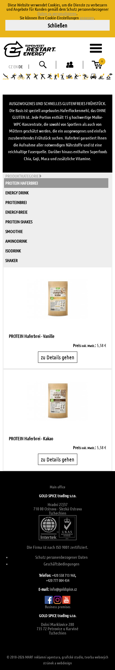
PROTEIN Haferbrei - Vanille (31, 336)
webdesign (64, 662)
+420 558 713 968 (63, 575)
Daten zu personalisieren (56, 13)
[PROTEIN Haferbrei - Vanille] (57, 299)
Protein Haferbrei (21, 182)
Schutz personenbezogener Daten (61, 557)
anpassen (87, 17)
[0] (97, 66)
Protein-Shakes (18, 221)
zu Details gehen (57, 357)
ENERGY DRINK (17, 192)
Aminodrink (16, 240)
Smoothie (14, 231)
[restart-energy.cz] (41, 49)
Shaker (11, 260)
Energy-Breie (16, 211)
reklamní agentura (47, 656)
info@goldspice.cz (63, 589)
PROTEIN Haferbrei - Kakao (31, 438)
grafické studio (72, 656)
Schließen (57, 25)
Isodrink (13, 250)
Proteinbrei (16, 202)
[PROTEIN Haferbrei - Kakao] (57, 401)
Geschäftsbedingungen (61, 563)
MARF (29, 656)
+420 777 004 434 (57, 580)
